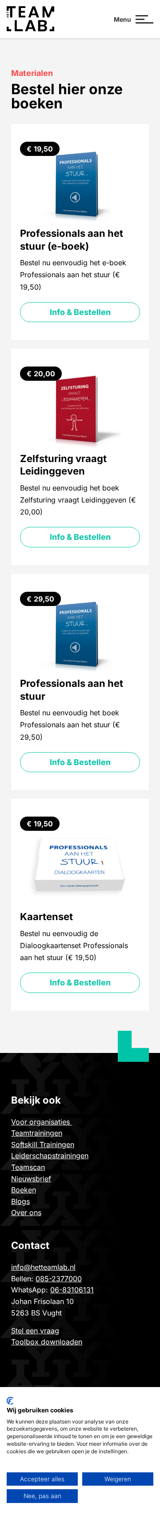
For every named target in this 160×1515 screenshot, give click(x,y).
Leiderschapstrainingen (49, 1155)
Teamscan (28, 1167)
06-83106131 (72, 1289)
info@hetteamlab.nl (43, 1267)
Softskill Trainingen (42, 1144)
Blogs (20, 1201)
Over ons (26, 1212)
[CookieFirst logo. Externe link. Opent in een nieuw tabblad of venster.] (10, 1401)
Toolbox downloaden (46, 1341)
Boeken (23, 1189)
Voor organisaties (41, 1121)
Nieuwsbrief (31, 1178)
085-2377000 (59, 1278)
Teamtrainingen (36, 1132)
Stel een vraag (35, 1330)
